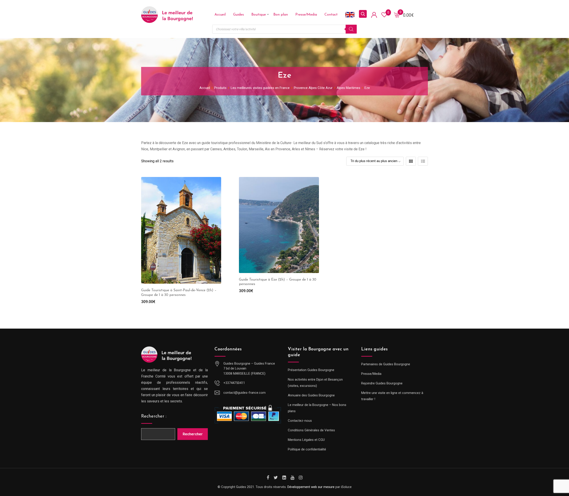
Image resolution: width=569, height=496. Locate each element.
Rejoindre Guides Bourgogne (382, 383)
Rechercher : (153, 416)
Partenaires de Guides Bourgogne (385, 364)
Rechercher (193, 434)
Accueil (220, 14)
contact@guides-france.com (244, 393)
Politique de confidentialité (307, 449)
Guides (238, 14)
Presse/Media (306, 14)
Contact (331, 14)
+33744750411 (234, 383)
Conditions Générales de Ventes (311, 430)
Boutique (258, 14)
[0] (397, 15)
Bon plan (280, 14)
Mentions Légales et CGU (306, 440)
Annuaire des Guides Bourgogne (311, 395)
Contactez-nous (300, 421)
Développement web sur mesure (311, 487)
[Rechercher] (351, 29)
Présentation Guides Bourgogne (311, 370)
